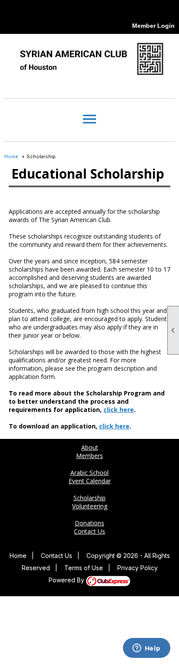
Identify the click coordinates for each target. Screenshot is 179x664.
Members (89, 456)
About (89, 447)
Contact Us (89, 531)
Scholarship (89, 498)
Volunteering (89, 506)
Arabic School (89, 472)
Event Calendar (90, 481)
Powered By (67, 580)
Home (11, 156)
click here (118, 409)
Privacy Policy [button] (137, 567)
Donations (89, 523)
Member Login (153, 25)
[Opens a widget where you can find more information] (146, 649)
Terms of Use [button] (83, 567)
